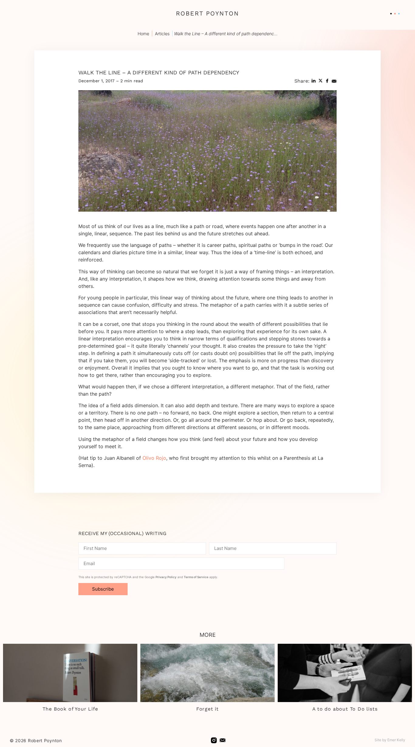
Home (143, 33)
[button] (313, 80)
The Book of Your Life (70, 709)
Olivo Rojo (154, 458)
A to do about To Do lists (345, 709)
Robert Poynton (207, 13)
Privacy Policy (166, 577)
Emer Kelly (396, 740)
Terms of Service (196, 577)
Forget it (207, 709)
